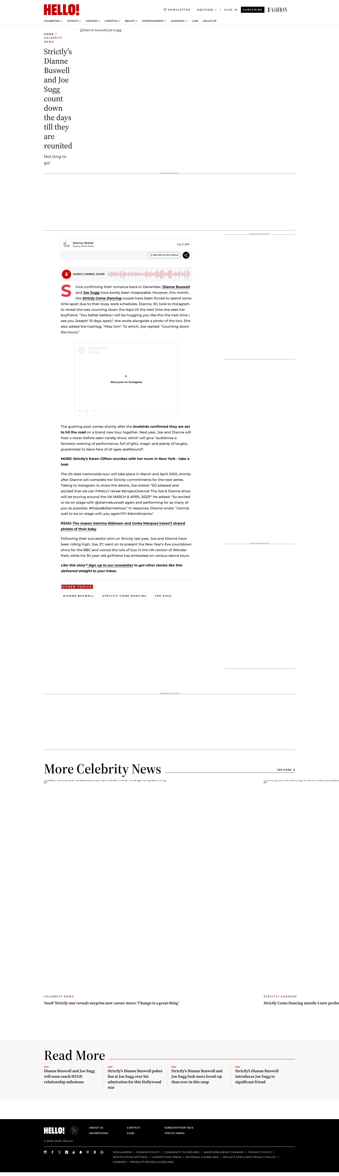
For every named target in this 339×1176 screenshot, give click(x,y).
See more (284, 769)
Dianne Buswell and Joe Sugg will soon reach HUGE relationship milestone (69, 1076)
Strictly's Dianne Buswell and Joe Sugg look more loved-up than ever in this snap (196, 1076)
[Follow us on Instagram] (45, 1152)
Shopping (177, 21)
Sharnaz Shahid (83, 242)
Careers (119, 1162)
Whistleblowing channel (224, 1152)
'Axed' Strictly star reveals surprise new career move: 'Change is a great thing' (111, 1003)
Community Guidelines (182, 1152)
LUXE (195, 21)
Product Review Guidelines (152, 1162)
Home (49, 34)
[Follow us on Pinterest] (87, 1152)
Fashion (91, 21)
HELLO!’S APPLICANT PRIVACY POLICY (249, 1157)
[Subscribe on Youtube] (73, 1152)
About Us (96, 1127)
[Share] (186, 256)
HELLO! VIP (210, 21)
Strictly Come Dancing (101, 298)
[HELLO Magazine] (61, 10)
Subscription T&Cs (178, 1127)
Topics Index (175, 1133)
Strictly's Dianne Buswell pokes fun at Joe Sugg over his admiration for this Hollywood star (135, 1079)
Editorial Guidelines (202, 1157)
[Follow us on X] (59, 1152)
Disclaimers (122, 1152)
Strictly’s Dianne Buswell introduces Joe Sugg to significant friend (257, 1076)
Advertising (98, 1133)
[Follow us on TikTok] (66, 1152)
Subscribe (252, 9)
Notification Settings (130, 1157)
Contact (133, 1127)
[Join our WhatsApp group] (102, 1152)
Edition (205, 10)
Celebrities (52, 21)
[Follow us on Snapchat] (80, 1152)
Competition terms (166, 1157)
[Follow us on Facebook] (52, 1152)
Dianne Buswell (176, 287)
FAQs (131, 1133)
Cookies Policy (148, 1152)
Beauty (130, 21)
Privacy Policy (260, 1152)
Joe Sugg (91, 292)
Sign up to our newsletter (110, 565)
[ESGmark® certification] (72, 1130)
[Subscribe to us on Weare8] (95, 1152)
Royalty (72, 21)
